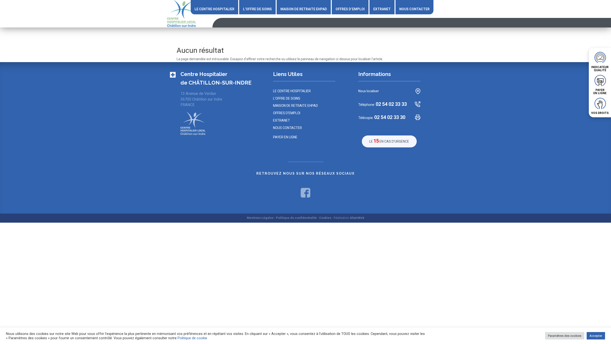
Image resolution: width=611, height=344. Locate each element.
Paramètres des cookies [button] (564, 336)
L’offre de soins (257, 9)
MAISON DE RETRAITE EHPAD (303, 9)
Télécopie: (381, 117)
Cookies (325, 218)
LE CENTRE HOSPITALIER (214, 9)
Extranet (382, 9)
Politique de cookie (192, 338)
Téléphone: (382, 104)
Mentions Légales (260, 218)
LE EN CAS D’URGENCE (389, 141)
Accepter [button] (596, 336)
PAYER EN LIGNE (285, 137)
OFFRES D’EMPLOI (350, 9)
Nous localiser (368, 91)
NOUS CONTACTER (414, 9)
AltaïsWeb (357, 218)
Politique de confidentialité (296, 218)
